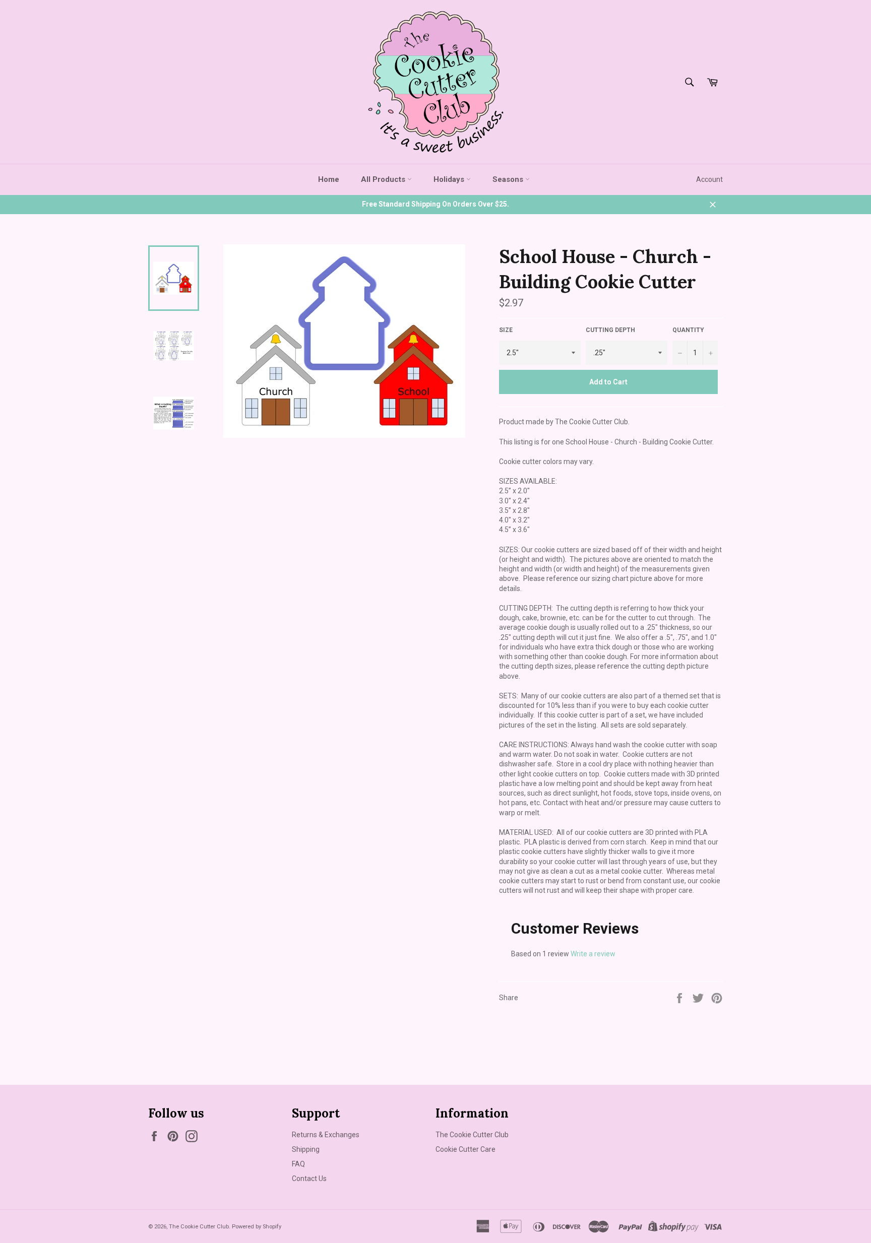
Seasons (508, 179)
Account (709, 179)
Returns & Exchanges (325, 1135)
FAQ (298, 1164)
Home (328, 179)
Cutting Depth (610, 330)
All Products (384, 179)
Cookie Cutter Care (465, 1149)
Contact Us (309, 1178)
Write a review (593, 954)
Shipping (306, 1149)
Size (506, 330)
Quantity (688, 330)
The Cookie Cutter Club (472, 1135)
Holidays (449, 179)
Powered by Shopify (256, 1226)
